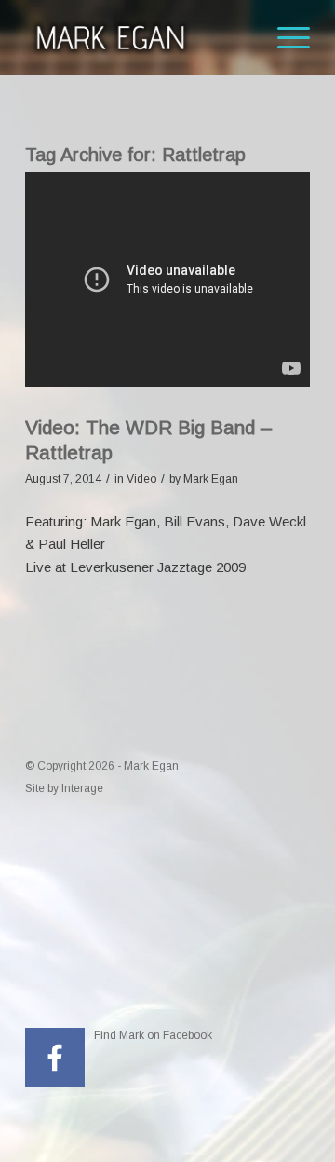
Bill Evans (194, 521)
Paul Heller (71, 544)
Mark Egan (210, 478)
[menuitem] (284, 37)
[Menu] (284, 37)
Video (141, 478)
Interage (82, 788)
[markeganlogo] (139, 37)
